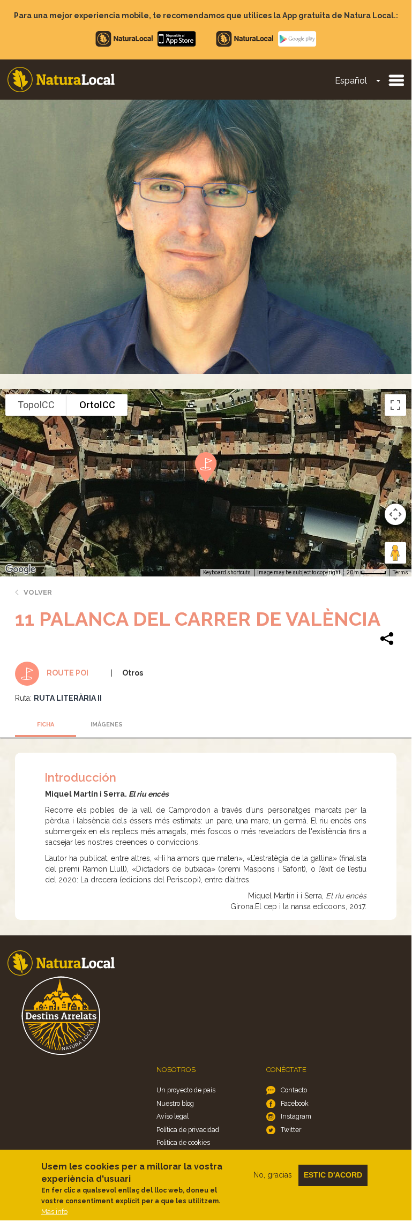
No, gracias (272, 1175)
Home (61, 79)
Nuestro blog (175, 1103)
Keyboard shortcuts (227, 572)
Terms (400, 572)
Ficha (45, 724)
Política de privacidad (187, 1130)
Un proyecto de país (185, 1090)
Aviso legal (172, 1116)
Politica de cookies (183, 1142)
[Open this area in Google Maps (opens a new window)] (20, 569)
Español (351, 81)
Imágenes (107, 724)
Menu (396, 80)
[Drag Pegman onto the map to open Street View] (395, 553)
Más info (54, 1212)
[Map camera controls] (395, 514)
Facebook (295, 1103)
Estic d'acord (333, 1175)
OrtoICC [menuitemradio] (97, 404)
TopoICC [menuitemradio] (36, 404)
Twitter (291, 1130)
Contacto (294, 1090)
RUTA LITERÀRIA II (68, 698)
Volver (38, 592)
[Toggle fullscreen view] (395, 405)
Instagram (296, 1116)
